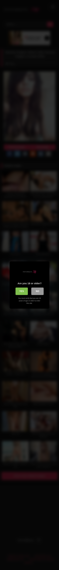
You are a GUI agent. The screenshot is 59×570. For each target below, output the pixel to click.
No (37, 291)
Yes (21, 291)
